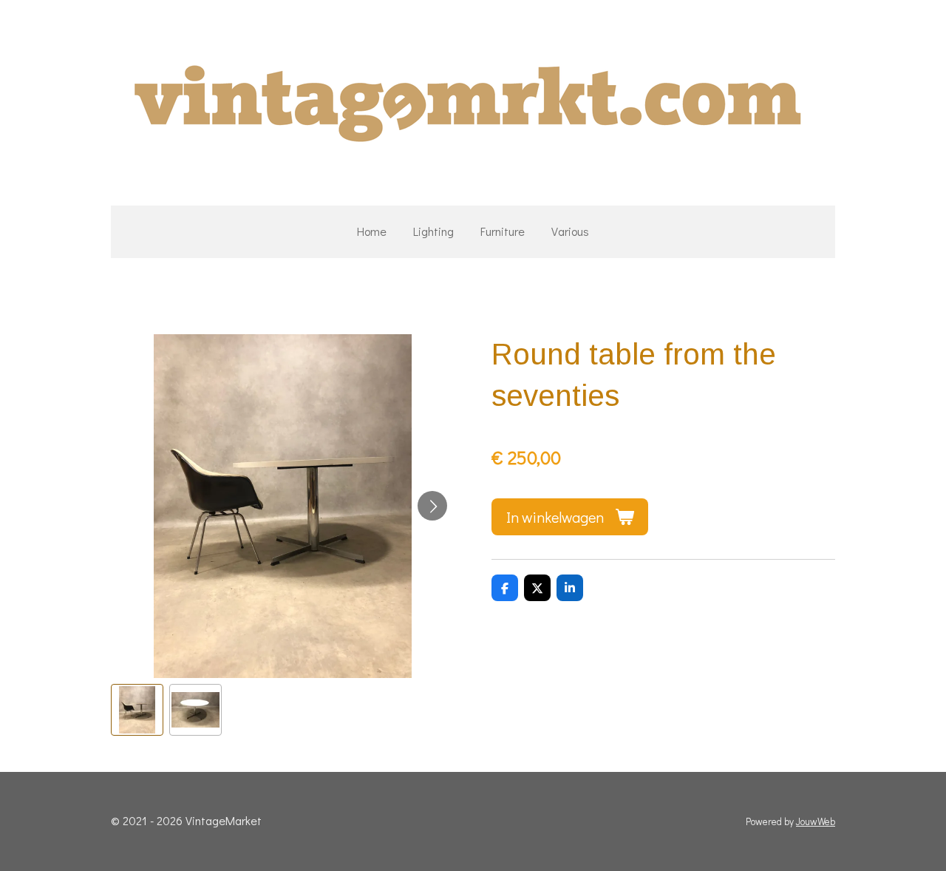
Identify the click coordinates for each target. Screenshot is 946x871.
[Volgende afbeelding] (432, 506)
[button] (137, 710)
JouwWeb (815, 821)
